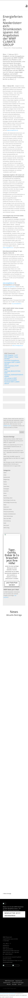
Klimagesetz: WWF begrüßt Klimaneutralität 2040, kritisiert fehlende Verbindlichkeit (13, 775)
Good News (6, 486)
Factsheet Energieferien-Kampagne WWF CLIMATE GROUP (12, 362)
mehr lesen (7, 643)
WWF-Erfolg (6, 527)
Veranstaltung (7, 521)
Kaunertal (6, 491)
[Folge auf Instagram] (14, 924)
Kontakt (14, 984)
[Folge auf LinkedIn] (4, 928)
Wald (5, 523)
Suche (19, 984)
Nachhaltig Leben (8, 498)
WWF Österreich (10, 981)
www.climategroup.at (17, 345)
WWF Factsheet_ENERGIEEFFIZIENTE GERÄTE (13, 374)
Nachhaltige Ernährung (9, 500)
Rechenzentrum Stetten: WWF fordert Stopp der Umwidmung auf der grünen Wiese (13, 440)
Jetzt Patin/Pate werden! (11, 584)
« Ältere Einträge (7, 893)
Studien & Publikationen (10, 514)
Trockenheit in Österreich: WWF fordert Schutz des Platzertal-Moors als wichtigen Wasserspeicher (13, 838)
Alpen (5, 472)
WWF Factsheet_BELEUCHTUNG (12, 370)
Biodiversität (7, 477)
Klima (5, 493)
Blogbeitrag (6, 479)
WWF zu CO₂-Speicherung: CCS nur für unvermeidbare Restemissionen (14, 657)
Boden (5, 481)
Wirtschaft (6, 525)
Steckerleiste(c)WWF (10, 380)
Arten (5, 475)
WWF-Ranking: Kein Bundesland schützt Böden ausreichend (13, 866)
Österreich (6, 507)
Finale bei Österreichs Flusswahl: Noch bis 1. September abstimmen (13, 685)
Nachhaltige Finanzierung (10, 502)
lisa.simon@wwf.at (16, 303)
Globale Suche (7, 425)
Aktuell (9, 984)
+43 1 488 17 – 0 (7, 943)
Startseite (2, 993)
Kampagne (6, 488)
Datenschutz (6, 982)
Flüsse (5, 484)
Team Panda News (8, 516)
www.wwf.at (6, 947)
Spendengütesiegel (7, 962)
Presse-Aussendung (17, 48)
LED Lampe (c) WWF (10, 378)
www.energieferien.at (8, 283)
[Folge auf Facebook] (5, 924)
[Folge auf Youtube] (9, 924)
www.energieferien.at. (12, 130)
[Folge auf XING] (17, 924)
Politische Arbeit (8, 509)
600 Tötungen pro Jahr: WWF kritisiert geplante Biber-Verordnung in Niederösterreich (13, 464)
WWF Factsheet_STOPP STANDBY (11, 366)
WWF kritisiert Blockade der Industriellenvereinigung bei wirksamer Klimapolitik (12, 807)
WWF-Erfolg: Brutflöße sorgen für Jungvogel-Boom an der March (13, 715)
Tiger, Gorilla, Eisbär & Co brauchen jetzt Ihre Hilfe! (12, 556)
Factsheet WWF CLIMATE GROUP (11, 382)
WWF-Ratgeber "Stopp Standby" (11, 358)
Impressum (19, 981)
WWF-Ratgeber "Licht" (11, 355)
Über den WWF (7, 518)
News (5, 504)
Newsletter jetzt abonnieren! (12, 914)
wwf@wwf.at (6, 945)
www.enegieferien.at (8, 247)
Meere (5, 495)
